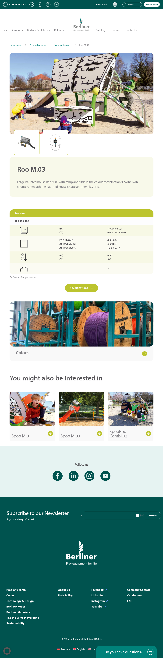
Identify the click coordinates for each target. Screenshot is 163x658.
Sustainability (15, 623)
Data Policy (65, 595)
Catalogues (134, 595)
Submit (153, 515)
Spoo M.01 (21, 436)
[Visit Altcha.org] (142, 515)
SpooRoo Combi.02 (118, 434)
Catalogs (101, 30)
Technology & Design (20, 601)
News (116, 30)
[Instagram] (48, 4)
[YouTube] (31, 4)
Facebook (97, 590)
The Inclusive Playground (22, 617)
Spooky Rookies (62, 44)
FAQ (129, 601)
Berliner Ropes (15, 606)
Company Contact (138, 590)
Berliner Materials (18, 612)
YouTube (97, 606)
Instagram (98, 601)
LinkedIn (97, 595)
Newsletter (101, 4)
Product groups (37, 44)
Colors (22, 352)
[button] (7, 651)
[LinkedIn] (56, 4)
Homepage (15, 44)
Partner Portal (152, 4)
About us (64, 590)
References (60, 30)
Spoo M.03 (70, 436)
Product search (16, 590)
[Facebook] (40, 4)
